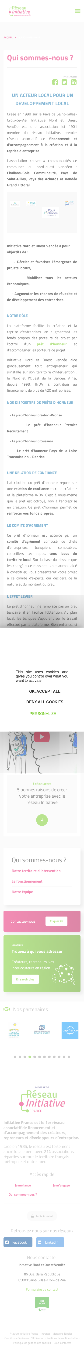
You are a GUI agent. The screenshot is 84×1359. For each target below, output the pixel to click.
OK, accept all (44, 691)
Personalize (43, 714)
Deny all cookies (44, 702)
